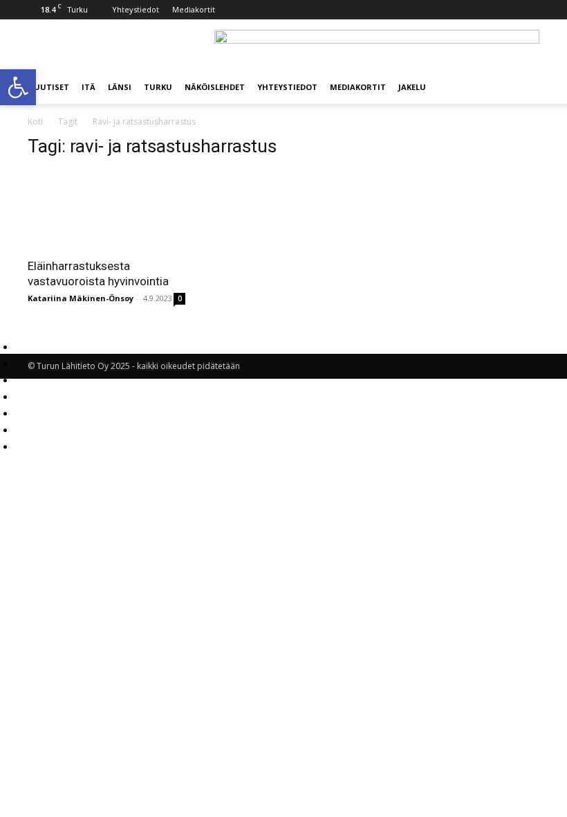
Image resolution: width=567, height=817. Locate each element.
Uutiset (51, 87)
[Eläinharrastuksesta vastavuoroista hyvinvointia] (106, 210)
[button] (522, 87)
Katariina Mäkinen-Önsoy (80, 298)
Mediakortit (193, 9)
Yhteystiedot (135, 9)
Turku (158, 87)
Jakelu (412, 87)
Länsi (119, 87)
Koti (35, 121)
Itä (88, 87)
